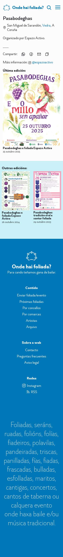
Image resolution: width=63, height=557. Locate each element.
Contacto (31, 350)
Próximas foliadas (31, 301)
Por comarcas (31, 314)
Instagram (34, 385)
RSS (34, 392)
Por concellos (32, 308)
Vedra (46, 25)
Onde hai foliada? (28, 7)
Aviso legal (31, 362)
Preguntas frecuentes (31, 356)
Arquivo (31, 327)
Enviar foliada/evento (31, 295)
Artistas (31, 320)
